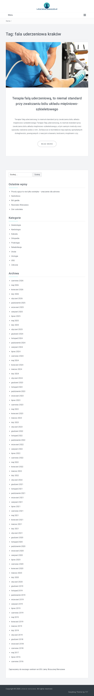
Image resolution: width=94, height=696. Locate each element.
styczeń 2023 (17, 427)
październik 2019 (18, 595)
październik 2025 (18, 303)
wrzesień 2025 (17, 307)
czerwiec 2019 (17, 613)
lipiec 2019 (15, 608)
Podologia (15, 243)
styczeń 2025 (17, 329)
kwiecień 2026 (17, 289)
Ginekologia (16, 225)
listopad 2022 (17, 436)
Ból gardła (15, 200)
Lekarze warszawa (28, 689)
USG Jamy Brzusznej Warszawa (52, 669)
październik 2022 (18, 440)
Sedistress (15, 196)
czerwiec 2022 (17, 458)
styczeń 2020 (17, 582)
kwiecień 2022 (17, 467)
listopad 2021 (17, 489)
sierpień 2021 (17, 502)
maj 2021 (15, 515)
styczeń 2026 (17, 298)
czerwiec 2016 (17, 661)
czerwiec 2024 (17, 356)
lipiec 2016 (15, 657)
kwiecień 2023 (17, 413)
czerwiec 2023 (17, 405)
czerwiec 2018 (17, 648)
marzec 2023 (16, 418)
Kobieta (14, 234)
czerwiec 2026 (17, 281)
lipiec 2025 (15, 316)
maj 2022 (15, 462)
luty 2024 (15, 374)
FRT (86, 692)
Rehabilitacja (16, 247)
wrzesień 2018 (17, 644)
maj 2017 (15, 652)
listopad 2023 (17, 387)
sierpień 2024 (17, 347)
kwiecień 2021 (17, 520)
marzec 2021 (16, 524)
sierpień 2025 (17, 312)
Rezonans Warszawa (19, 205)
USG (13, 260)
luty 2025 (15, 325)
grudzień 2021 (17, 484)
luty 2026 (15, 294)
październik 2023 (18, 391)
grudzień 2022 (17, 431)
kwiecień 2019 (17, 622)
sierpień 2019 (17, 604)
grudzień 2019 (17, 586)
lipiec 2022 (15, 453)
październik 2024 (18, 343)
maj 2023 (15, 409)
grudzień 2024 (17, 334)
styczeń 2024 (17, 378)
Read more (47, 144)
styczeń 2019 (17, 635)
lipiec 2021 (15, 506)
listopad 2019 (17, 591)
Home (8, 21)
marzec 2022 (16, 471)
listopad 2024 (17, 338)
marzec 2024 (16, 369)
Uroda (13, 252)
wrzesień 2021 (17, 498)
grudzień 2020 (17, 537)
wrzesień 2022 (17, 444)
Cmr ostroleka (17, 209)
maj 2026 (15, 285)
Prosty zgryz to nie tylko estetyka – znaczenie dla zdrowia (35, 192)
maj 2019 (15, 617)
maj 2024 (15, 360)
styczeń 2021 (17, 533)
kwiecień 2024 (17, 365)
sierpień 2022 (17, 449)
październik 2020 (18, 546)
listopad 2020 (17, 542)
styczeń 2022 (17, 480)
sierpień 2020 (17, 555)
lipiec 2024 (15, 351)
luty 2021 (15, 529)
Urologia (14, 256)
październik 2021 (18, 493)
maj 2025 (15, 321)
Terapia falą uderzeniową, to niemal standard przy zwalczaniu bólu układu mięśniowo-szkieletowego (47, 103)
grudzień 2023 (17, 382)
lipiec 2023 (15, 400)
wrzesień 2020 (17, 551)
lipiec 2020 (15, 560)
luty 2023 (15, 422)
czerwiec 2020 (17, 564)
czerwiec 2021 (17, 511)
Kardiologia (16, 229)
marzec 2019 (16, 626)
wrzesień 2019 (17, 599)
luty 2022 (15, 475)
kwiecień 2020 (17, 568)
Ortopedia (15, 238)
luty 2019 (15, 630)
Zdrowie (14, 265)
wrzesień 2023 (17, 396)
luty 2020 (15, 577)
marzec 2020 (16, 573)
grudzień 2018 (17, 639)
